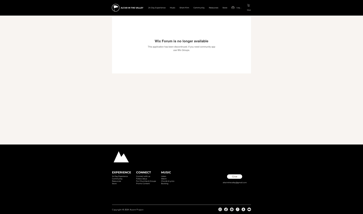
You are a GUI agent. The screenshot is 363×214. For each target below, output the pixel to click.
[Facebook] (226, 209)
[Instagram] (220, 209)
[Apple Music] (237, 209)
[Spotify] (232, 209)
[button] (248, 5)
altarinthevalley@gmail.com (235, 182)
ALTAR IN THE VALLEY (132, 8)
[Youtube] (249, 209)
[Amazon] (243, 209)
